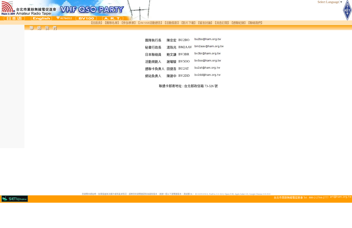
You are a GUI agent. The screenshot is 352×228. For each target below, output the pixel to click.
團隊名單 (112, 22)
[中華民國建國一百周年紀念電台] (86, 19)
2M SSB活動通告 (150, 22)
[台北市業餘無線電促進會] (112, 19)
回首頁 (96, 22)
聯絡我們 (255, 22)
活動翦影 (171, 22)
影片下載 (188, 22)
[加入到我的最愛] (58, 18)
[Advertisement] (12, 86)
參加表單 (128, 22)
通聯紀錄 (238, 22)
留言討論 (205, 22)
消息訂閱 (222, 22)
